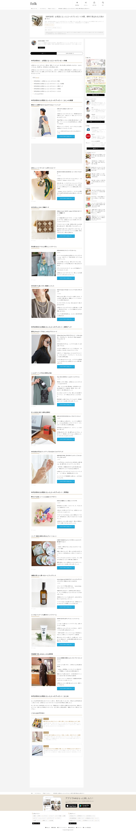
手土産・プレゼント (57, 27)
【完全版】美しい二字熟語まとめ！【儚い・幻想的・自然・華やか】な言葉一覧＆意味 (98, 162)
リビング (52, 815)
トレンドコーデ (43, 818)
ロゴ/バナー (79, 827)
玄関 (64, 815)
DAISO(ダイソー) (81, 815)
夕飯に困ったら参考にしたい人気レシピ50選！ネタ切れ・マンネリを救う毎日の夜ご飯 (98, 175)
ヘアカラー (58, 818)
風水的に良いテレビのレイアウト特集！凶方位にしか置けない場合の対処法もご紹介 (98, 169)
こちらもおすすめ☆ (39, 93)
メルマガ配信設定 (87, 827)
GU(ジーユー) (81, 818)
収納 (34, 815)
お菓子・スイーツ (37, 820)
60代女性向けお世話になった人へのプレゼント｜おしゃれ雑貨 (49, 83)
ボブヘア (35, 818)
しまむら (79, 820)
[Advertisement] (56, 153)
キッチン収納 (58, 815)
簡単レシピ (45, 820)
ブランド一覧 (73, 823)
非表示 (37, 77)
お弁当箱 (51, 820)
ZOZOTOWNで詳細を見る (66, 136)
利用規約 (54, 827)
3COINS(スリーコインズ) (88, 820)
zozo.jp (34, 201)
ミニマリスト (45, 815)
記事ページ (44, 53)
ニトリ (97, 818)
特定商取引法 (72, 827)
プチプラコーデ (51, 818)
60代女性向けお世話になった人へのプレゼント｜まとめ (47, 91)
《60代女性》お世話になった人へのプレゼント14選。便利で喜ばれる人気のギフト (68, 793)
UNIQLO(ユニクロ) (90, 818)
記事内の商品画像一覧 (70, 53)
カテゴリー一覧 (36, 823)
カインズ (97, 820)
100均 (39, 815)
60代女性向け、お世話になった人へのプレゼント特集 (47, 81)
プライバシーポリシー (62, 827)
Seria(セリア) (72, 815)
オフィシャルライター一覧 (96, 121)
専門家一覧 (96, 148)
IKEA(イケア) (72, 820)
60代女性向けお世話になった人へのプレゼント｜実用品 (47, 88)
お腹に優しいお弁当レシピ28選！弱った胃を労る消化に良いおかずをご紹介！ (98, 182)
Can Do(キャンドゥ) (91, 815)
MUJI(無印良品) (73, 818)
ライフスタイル (49, 27)
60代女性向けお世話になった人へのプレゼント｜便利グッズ (48, 86)
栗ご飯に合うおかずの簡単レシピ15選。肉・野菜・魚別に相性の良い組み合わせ (98, 156)
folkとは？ (48, 827)
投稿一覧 (40, 47)
